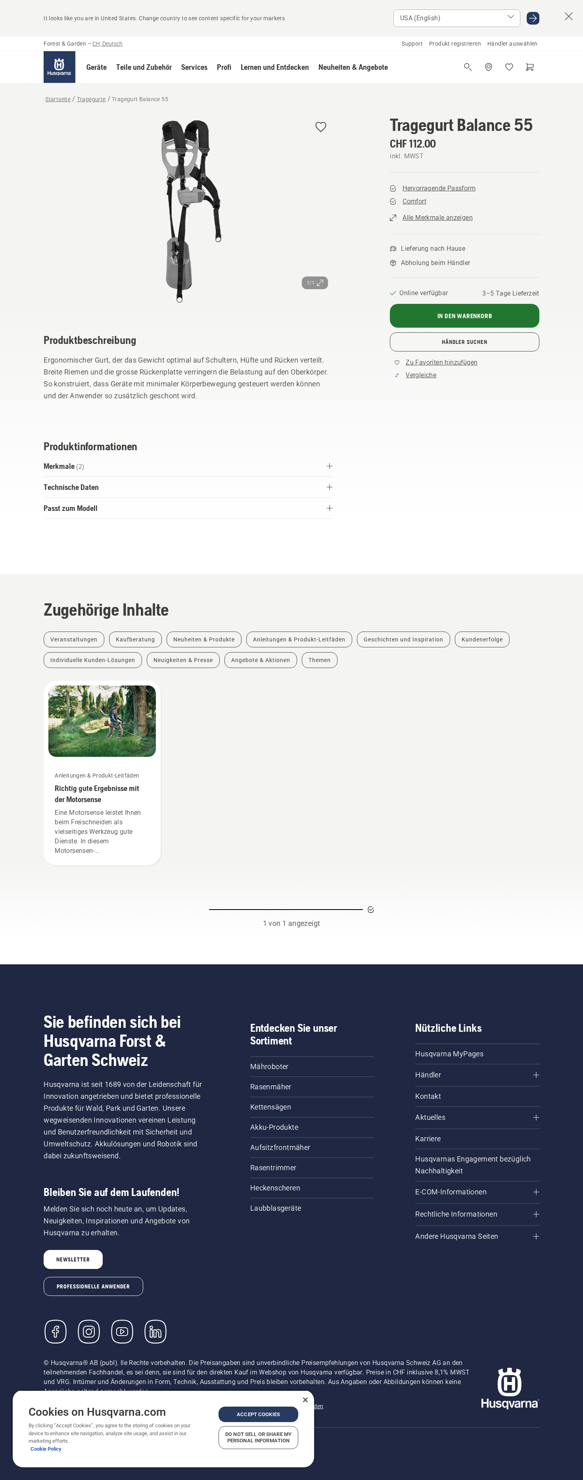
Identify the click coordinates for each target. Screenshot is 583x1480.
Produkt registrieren (455, 43)
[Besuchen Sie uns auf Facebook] (55, 1332)
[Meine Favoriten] (509, 67)
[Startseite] (59, 67)
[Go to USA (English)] (533, 18)
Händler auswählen (512, 43)
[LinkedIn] (155, 1332)
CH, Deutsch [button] (107, 43)
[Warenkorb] (529, 67)
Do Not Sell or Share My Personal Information (258, 1437)
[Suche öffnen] (468, 67)
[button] (96, 67)
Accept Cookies (258, 1414)
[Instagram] (89, 1332)
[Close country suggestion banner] (568, 16)
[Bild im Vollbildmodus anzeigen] (188, 213)
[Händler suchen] (488, 67)
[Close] (305, 1400)
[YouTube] (122, 1332)
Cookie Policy (46, 1449)
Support (412, 43)
